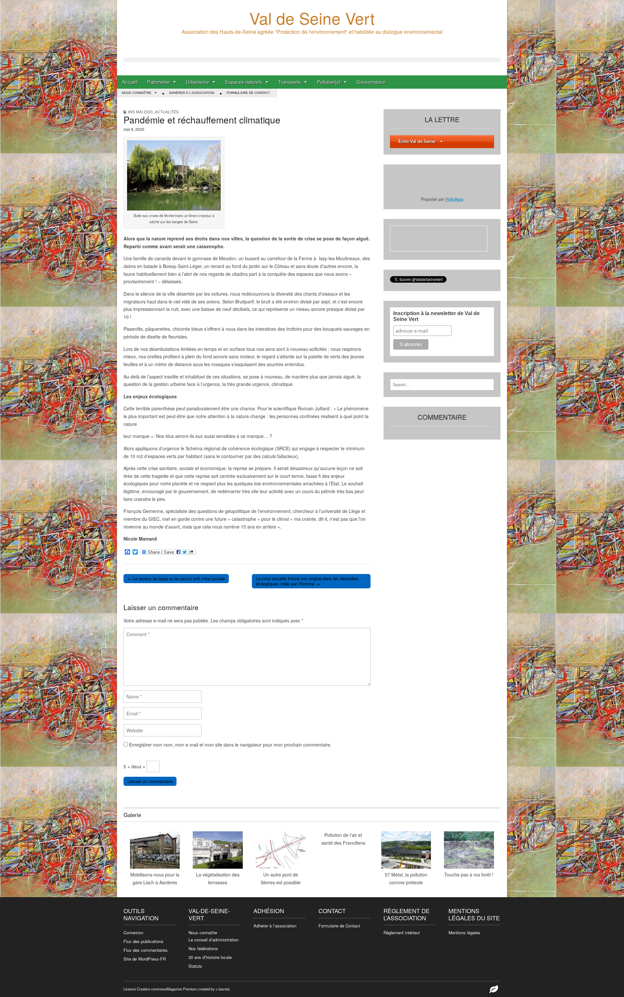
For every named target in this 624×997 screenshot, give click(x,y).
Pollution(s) (329, 82)
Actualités (167, 111)
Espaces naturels (243, 82)
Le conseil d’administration (213, 940)
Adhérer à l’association (275, 926)
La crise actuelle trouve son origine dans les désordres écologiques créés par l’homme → (307, 581)
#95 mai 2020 (140, 111)
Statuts (195, 966)
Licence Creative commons (145, 988)
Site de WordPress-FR (145, 959)
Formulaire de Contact (248, 93)
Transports (289, 82)
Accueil (129, 82)
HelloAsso (454, 199)
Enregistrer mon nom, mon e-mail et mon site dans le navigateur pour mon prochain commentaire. (230, 744)
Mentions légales (464, 932)
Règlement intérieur (402, 932)
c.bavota (222, 988)
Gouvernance (371, 82)
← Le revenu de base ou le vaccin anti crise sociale (176, 578)
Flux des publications (143, 941)
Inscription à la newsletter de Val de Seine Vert (436, 316)
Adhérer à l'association (191, 93)
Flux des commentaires (146, 950)
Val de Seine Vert (312, 17)
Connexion (133, 932)
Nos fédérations (203, 948)
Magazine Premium (182, 988)
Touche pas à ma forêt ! (468, 874)
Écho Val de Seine (416, 141)
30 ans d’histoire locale (210, 957)
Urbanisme (197, 82)
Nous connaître (136, 93)
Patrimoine (158, 82)
